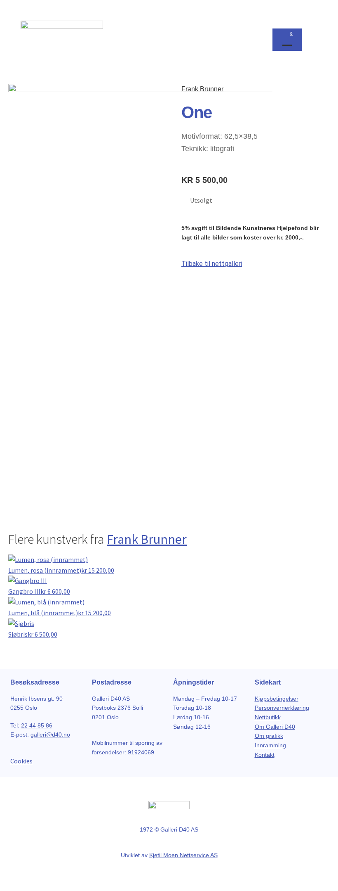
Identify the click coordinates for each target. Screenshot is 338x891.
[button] (309, 37)
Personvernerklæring (282, 707)
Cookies (21, 761)
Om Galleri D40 (275, 726)
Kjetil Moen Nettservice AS (183, 855)
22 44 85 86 (36, 725)
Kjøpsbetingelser (276, 698)
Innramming (270, 745)
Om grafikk (269, 735)
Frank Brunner (202, 88)
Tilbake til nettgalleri (211, 264)
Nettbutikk (268, 717)
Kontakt (265, 754)
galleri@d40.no (50, 734)
